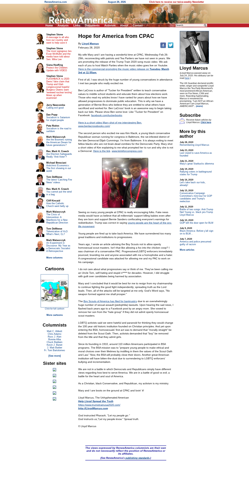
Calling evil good (55, 107)
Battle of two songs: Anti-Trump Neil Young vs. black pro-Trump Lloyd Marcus (196, 210)
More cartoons (54, 315)
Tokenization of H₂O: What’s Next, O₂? (57, 232)
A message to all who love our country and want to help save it (57, 40)
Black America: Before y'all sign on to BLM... (196, 231)
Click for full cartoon (54, 308)
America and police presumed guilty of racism (195, 242)
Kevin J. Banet (54, 344)
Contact (138, 25)
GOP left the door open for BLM (196, 221)
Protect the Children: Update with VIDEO (57, 69)
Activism (109, 25)
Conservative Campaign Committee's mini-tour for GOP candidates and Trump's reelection (196, 196)
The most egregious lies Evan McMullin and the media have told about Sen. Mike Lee (59, 55)
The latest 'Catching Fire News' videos (59, 181)
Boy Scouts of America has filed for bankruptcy (110, 301)
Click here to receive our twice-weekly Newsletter (176, 2)
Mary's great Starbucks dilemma (197, 162)
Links (76, 25)
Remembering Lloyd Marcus (194, 143)
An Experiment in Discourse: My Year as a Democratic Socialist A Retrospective (58, 246)
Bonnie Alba (54, 339)
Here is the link (101, 151)
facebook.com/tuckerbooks (106, 115)
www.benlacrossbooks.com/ (94, 126)
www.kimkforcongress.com (127, 151)
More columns (54, 257)
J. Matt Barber (54, 347)
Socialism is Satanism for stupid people (58, 118)
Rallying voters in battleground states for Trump (196, 172)
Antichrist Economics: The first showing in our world (58, 168)
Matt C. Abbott (54, 331)
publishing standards (137, 458)
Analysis (63, 25)
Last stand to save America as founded (196, 153)
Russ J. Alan (54, 336)
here (187, 78)
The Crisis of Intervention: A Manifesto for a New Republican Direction (57, 218)
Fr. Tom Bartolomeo (54, 350)
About (124, 25)
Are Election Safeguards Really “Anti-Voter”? (59, 155)
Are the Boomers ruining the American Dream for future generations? (59, 142)
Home (49, 25)
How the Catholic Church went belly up (57, 204)
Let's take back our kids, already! (193, 182)
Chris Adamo (54, 334)
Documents (92, 25)
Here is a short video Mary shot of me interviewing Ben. (110, 122)
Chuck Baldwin (54, 342)
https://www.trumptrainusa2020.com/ (99, 404)
